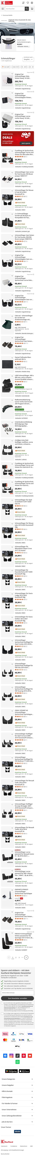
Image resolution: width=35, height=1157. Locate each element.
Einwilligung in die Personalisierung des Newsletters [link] (18, 1017)
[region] (17, 38)
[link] (23, 3)
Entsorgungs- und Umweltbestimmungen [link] (12, 1150)
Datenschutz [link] (23, 1146)
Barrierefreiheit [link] (5, 1154)
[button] (6, 67)
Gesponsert (29, 24)
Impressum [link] (4, 1146)
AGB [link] (31, 1146)
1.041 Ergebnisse (6, 61)
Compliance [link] (13, 1146)
